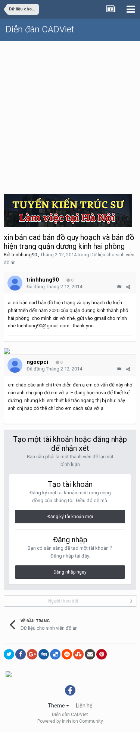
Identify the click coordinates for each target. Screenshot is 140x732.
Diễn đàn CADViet (40, 29)
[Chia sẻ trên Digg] (43, 654)
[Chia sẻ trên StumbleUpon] (78, 654)
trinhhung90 (24, 254)
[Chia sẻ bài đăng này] (128, 287)
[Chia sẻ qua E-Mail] (90, 654)
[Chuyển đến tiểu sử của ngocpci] (14, 365)
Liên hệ (84, 706)
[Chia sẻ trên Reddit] (67, 654)
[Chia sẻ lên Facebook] (20, 654)
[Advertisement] (70, 114)
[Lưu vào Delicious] (55, 654)
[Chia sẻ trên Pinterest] (101, 654)
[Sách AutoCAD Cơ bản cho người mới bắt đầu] (9, 674)
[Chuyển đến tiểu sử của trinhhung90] (14, 283)
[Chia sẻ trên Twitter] (9, 654)
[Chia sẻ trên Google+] (32, 654)
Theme (57, 706)
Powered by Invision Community (70, 721)
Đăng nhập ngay (70, 572)
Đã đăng (54, 286)
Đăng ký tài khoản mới (70, 516)
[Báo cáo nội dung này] (118, 287)
